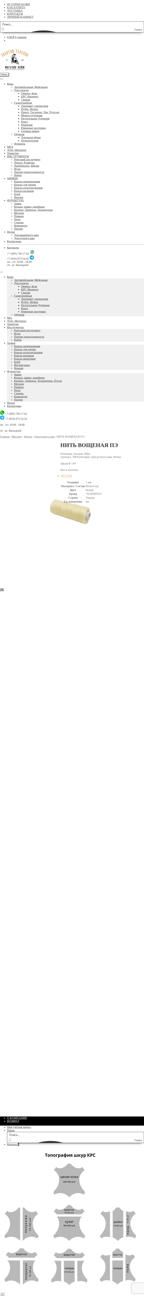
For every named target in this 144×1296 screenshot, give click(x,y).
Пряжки (19, 216)
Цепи (17, 219)
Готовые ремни (30, 131)
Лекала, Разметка (24, 162)
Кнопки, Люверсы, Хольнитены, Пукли (38, 380)
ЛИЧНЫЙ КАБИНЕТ (20, 16)
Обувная (19, 134)
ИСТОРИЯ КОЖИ (18, 4)
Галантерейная (23, 102)
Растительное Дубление (35, 118)
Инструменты (15, 327)
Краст (24, 121)
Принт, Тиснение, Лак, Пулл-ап (40, 112)
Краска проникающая (27, 181)
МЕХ (10, 146)
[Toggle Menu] (1, 78)
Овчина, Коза (29, 93)
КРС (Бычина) (29, 96)
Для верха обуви (31, 137)
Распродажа (14, 241)
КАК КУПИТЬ (16, 7)
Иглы (17, 168)
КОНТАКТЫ (15, 13)
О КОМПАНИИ (17, 1117)
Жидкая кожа (22, 365)
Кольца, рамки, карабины (29, 206)
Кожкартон (20, 225)
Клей (17, 194)
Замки (17, 203)
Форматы (19, 143)
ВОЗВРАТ (13, 1121)
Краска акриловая (24, 358)
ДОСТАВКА (15, 10)
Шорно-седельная (31, 115)
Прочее (18, 228)
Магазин (17, 436)
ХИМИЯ (12, 178)
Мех (9, 317)
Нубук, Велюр (29, 109)
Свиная (25, 99)
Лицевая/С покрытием (34, 105)
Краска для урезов (25, 184)
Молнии (19, 213)
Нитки (11, 231)
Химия (11, 343)
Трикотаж (13, 153)
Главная (4, 436)
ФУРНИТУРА (15, 200)
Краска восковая (24, 190)
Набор (18, 175)
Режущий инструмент (27, 159)
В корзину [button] (73, 613)
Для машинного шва (26, 235)
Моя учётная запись (19, 1127)
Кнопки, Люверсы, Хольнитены (33, 209)
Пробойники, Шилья (26, 165)
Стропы (19, 222)
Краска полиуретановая (28, 187)
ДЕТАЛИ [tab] (66, 475)
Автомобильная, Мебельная (30, 87)
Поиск (11, 1130)
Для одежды (21, 90)
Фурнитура (14, 371)
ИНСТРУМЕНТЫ (18, 156)
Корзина (13, 1144)
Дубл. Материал (16, 150)
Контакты (13, 247)
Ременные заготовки (33, 128)
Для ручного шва (24, 238)
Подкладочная (29, 140)
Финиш (18, 197)
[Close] (1, 271)
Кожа (10, 83)
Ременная (26, 124)
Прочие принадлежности (29, 172)
